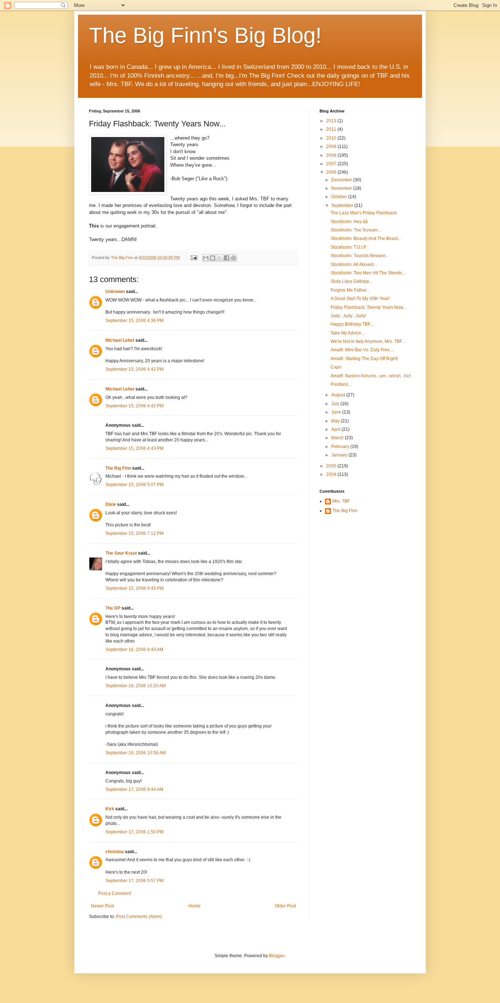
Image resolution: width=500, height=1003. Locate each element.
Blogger (276, 955)
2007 (331, 163)
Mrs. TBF (341, 501)
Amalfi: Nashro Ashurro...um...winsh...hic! (371, 375)
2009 (331, 146)
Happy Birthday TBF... (352, 324)
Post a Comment (114, 893)
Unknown (115, 291)
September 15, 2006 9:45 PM (134, 588)
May (336, 420)
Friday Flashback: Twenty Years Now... (368, 307)
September (342, 205)
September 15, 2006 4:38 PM (134, 320)
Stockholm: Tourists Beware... (360, 255)
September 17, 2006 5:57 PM (134, 880)
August (338, 394)
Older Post (285, 905)
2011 (331, 129)
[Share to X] (219, 258)
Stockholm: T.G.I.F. (349, 247)
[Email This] (205, 258)
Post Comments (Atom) (139, 916)
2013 (331, 120)
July (335, 403)
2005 (331, 466)
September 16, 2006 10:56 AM (135, 752)
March (338, 437)
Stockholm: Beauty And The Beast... (366, 238)
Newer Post (102, 905)
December (342, 179)
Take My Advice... (348, 333)
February (340, 446)
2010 (331, 138)
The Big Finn (118, 468)
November (342, 188)
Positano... (341, 384)
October (339, 196)
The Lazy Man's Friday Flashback (364, 212)
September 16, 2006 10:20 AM (135, 685)
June (336, 412)
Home (195, 905)
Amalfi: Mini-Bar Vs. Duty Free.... (362, 349)
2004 (331, 474)
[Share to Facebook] (226, 258)
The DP (112, 608)
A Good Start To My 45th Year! (360, 298)
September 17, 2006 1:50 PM (134, 831)
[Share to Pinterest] (233, 258)
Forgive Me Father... (350, 290)
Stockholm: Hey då (349, 221)
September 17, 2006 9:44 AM (134, 789)
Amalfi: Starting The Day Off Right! (364, 358)
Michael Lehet (119, 340)
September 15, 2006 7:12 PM (134, 533)
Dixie (110, 504)
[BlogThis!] (212, 258)
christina (114, 851)
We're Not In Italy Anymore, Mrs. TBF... (368, 341)
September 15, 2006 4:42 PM (134, 369)
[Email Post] (193, 257)
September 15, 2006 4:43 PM (134, 448)
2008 (331, 155)
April (336, 429)
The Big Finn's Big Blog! (205, 35)
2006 (331, 172)
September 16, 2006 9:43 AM (134, 649)
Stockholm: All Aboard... (354, 264)
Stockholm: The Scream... (356, 230)
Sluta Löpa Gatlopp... (351, 281)
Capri (336, 367)
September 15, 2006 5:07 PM (134, 484)
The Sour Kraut (121, 553)
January (339, 455)
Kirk (109, 808)
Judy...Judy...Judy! (348, 315)
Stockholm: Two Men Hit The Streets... (368, 272)
